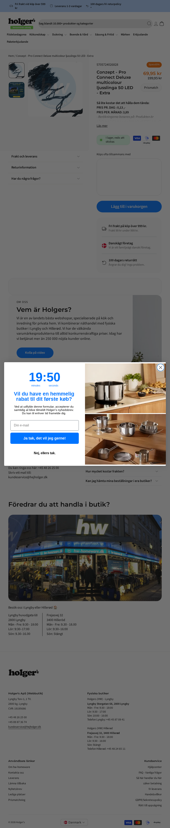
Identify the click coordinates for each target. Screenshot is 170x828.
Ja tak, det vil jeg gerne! (44, 438)
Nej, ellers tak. (45, 453)
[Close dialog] (160, 367)
